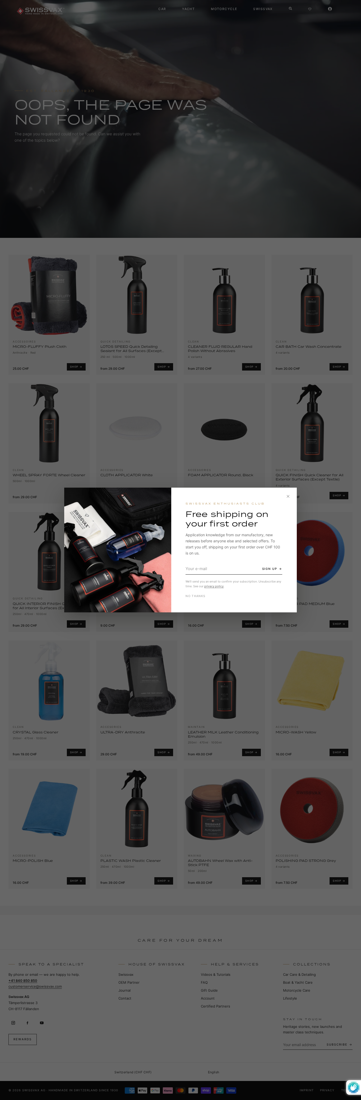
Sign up (269, 569)
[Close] (288, 496)
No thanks (195, 596)
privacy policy (214, 586)
